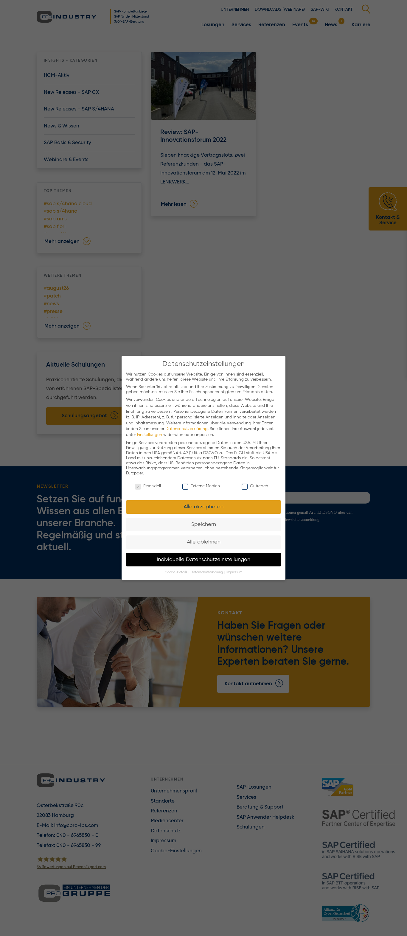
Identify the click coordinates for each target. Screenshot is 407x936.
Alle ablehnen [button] (203, 542)
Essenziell (152, 486)
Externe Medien (205, 486)
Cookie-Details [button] (176, 572)
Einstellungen (149, 435)
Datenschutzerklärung (186, 429)
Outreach (259, 486)
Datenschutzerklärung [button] (207, 572)
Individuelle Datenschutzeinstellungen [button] (203, 559)
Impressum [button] (234, 572)
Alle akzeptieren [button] (203, 507)
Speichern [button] (203, 524)
